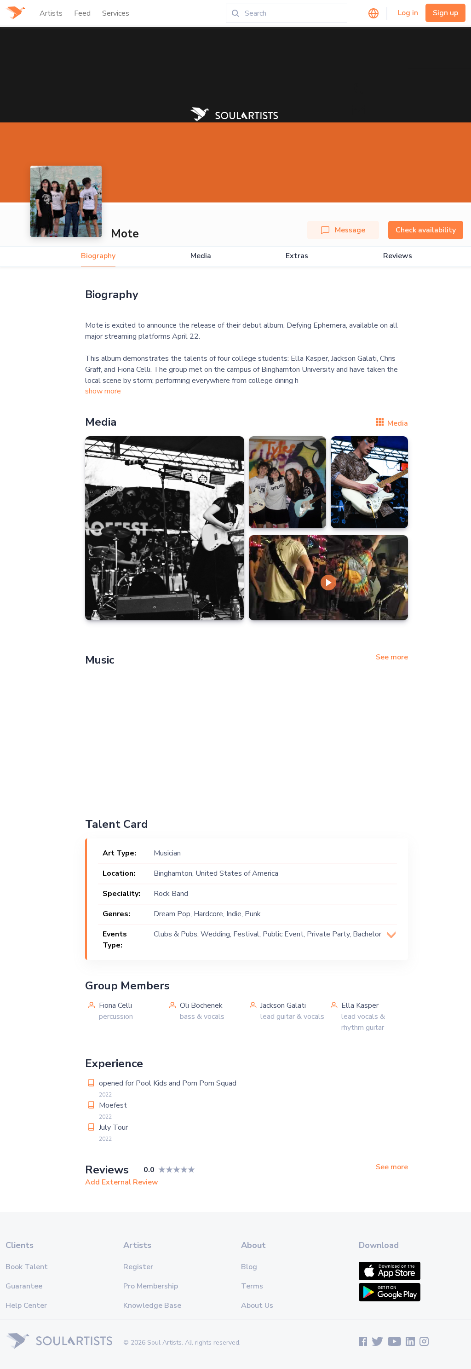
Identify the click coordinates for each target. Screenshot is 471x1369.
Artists (51, 13)
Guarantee (24, 1286)
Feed (82, 13)
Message (350, 230)
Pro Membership (150, 1286)
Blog (249, 1266)
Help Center (26, 1305)
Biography (98, 256)
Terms (252, 1286)
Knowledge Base (152, 1305)
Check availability (426, 230)
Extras (297, 256)
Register (138, 1266)
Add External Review (121, 1182)
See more (392, 657)
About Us (257, 1305)
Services (115, 13)
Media (200, 256)
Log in (408, 13)
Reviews (397, 256)
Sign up (445, 13)
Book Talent (27, 1266)
